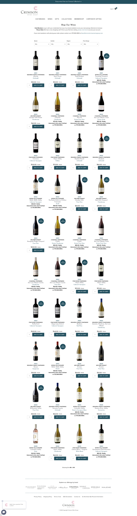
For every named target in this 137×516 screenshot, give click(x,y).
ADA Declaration (67, 497)
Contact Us (77, 497)
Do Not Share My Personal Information (92, 497)
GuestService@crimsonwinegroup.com (92, 33)
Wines (50, 19)
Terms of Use (57, 497)
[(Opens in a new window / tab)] (30, 487)
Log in (112, 9)
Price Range (86, 41)
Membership (79, 19)
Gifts (57, 19)
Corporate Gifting (94, 19)
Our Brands (40, 19)
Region (68, 41)
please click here (82, 30)
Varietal (52, 41)
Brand (35, 41)
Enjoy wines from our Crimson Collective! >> (68, 1)
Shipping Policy (47, 497)
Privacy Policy (38, 497)
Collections (67, 19)
